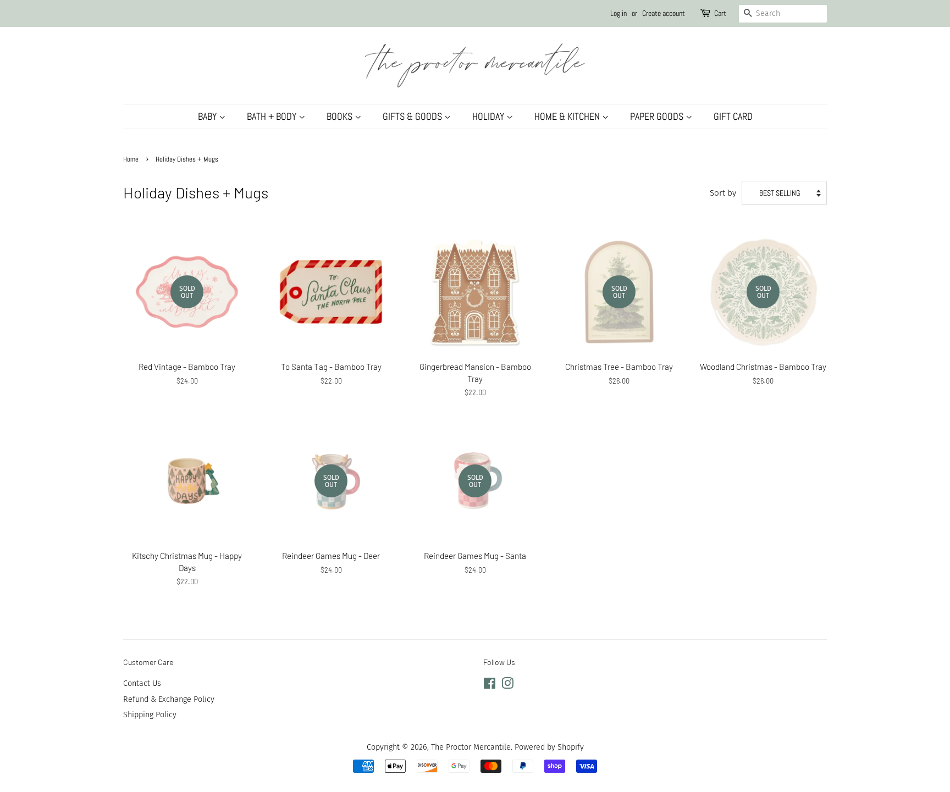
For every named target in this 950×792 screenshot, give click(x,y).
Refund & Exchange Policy (168, 699)
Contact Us (142, 683)
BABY (208, 116)
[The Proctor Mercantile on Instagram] (507, 685)
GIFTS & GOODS (413, 116)
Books (341, 116)
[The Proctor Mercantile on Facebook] (489, 685)
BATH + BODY (273, 116)
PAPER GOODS (658, 116)
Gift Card (733, 116)
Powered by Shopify (549, 747)
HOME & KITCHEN (568, 116)
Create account (663, 13)
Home (131, 159)
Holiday (489, 116)
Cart (720, 13)
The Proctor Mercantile (471, 747)
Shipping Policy (149, 714)
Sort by (723, 193)
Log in (618, 13)
